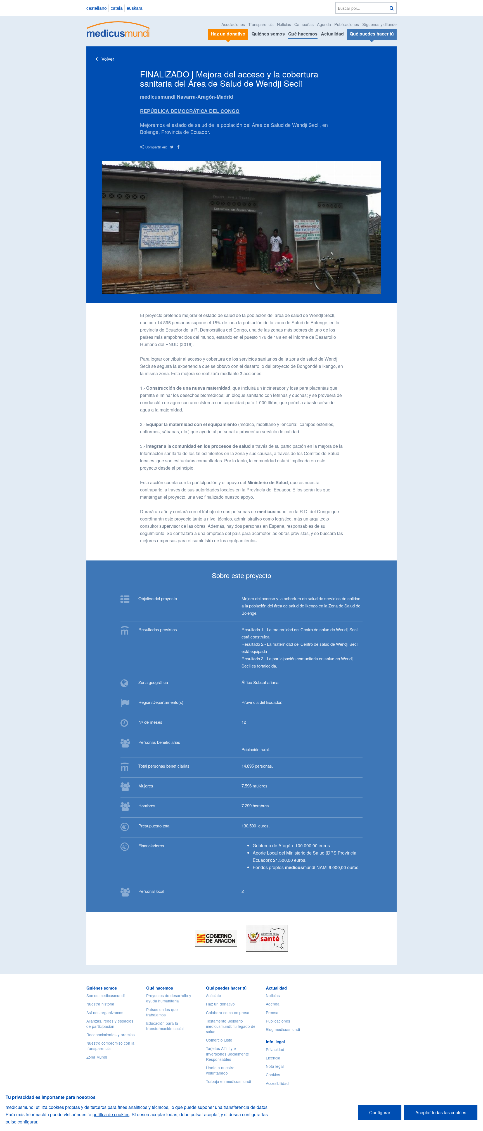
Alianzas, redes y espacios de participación (109, 1023)
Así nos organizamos (104, 1012)
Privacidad (275, 1049)
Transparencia (261, 24)
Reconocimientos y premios (110, 1034)
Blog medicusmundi (283, 1029)
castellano (96, 8)
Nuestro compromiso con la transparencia (110, 1045)
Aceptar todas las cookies (440, 1112)
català (117, 8)
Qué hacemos (303, 33)
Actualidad (332, 33)
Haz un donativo (220, 1004)
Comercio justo (219, 1040)
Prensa (272, 1012)
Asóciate (213, 995)
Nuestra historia (100, 1004)
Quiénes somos (268, 33)
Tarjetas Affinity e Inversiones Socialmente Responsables (227, 1053)
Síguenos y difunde (379, 24)
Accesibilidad (277, 1083)
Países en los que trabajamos (162, 1012)
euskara (135, 8)
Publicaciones (346, 24)
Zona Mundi (96, 1057)
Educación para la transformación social (165, 1025)
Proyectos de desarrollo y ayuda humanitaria (168, 998)
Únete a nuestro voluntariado (220, 1070)
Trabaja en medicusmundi (228, 1081)
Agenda (324, 24)
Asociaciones (233, 24)
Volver (107, 59)
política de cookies (111, 1114)
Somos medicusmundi (105, 995)
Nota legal (275, 1066)
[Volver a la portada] (118, 28)
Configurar (379, 1112)
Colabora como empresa (227, 1012)
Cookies (273, 1074)
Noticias (284, 24)
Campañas (304, 24)
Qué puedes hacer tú (226, 988)
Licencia (273, 1058)
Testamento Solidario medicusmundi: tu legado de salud (230, 1026)
